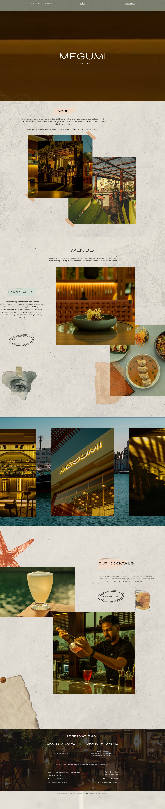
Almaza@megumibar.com (60, 782)
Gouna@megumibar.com (106, 782)
